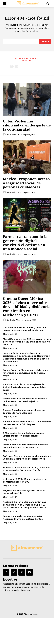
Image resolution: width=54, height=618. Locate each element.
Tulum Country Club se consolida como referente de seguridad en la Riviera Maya (25, 373)
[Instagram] (14, 572)
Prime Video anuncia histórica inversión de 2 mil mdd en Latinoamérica (25, 446)
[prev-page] (12, 66)
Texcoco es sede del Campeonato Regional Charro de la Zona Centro (23, 517)
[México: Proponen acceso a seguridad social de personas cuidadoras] (27, 157)
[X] (21, 572)
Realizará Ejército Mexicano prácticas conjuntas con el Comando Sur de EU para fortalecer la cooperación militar (24, 505)
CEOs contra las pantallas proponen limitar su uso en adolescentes (23, 434)
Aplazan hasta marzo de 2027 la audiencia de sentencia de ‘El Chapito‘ (27, 423)
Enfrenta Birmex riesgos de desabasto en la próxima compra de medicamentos (27, 457)
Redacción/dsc (13, 320)
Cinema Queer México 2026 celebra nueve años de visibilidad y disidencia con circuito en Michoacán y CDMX (26, 306)
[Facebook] (6, 572)
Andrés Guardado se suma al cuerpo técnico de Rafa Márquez (24, 411)
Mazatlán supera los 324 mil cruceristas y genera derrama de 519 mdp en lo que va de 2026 (27, 342)
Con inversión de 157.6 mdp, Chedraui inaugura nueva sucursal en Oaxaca (24, 329)
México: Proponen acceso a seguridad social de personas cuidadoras (26, 182)
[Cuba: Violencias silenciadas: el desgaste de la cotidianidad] (27, 99)
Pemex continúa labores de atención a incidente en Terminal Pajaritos (25, 400)
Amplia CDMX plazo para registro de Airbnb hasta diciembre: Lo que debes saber (25, 387)
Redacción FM (13, 135)
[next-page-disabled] (16, 66)
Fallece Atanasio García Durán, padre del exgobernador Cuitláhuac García (26, 469)
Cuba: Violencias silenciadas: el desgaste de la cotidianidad (27, 125)
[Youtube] (29, 572)
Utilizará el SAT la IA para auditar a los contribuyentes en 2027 (25, 480)
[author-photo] (5, 134)
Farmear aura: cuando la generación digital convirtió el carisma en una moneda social (25, 242)
